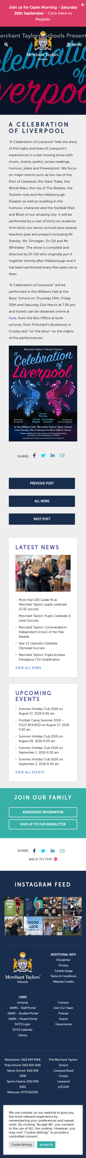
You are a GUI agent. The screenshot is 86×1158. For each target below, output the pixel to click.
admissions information (43, 812)
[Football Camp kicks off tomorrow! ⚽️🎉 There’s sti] (13, 906)
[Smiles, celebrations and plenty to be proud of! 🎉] (52, 906)
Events (63, 1019)
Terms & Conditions (63, 976)
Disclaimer (63, 960)
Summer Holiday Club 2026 (38, 709)
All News (42, 501)
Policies (63, 1013)
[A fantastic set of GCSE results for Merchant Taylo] (13, 925)
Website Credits (63, 981)
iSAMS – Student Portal (22, 1013)
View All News (28, 668)
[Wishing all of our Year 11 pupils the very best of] (33, 925)
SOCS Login (22, 1024)
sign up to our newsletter (43, 824)
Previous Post (42, 483)
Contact (63, 1002)
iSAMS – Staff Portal (23, 1008)
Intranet (22, 1002)
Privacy (63, 965)
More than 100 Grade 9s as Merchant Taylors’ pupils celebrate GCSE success (43, 604)
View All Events (30, 772)
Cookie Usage (63, 971)
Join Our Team (63, 1008)
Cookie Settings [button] (21, 1144)
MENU (76, 45)
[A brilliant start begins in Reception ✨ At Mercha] (52, 925)
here (12, 318)
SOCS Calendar (23, 1029)
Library (22, 1035)
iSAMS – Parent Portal (22, 1019)
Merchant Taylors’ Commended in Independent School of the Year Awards (43, 632)
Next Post (42, 519)
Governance (63, 1024)
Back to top (41, 859)
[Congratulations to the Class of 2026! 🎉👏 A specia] (72, 906)
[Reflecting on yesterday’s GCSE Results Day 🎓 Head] (33, 906)
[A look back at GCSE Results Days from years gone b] (72, 925)
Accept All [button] (46, 1144)
